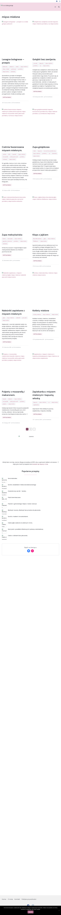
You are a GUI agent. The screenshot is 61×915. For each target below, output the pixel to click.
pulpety (4, 404)
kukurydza (10, 238)
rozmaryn (5, 159)
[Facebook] (57, 1)
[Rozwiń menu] (55, 7)
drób (9, 154)
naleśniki (18, 317)
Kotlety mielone (40, 310)
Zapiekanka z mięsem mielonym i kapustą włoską (43, 395)
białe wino (5, 66)
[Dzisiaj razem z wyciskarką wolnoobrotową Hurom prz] (45, 822)
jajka (44, 238)
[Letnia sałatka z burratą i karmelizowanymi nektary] (15, 723)
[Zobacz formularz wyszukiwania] (59, 7)
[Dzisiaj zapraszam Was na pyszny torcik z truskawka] (15, 849)
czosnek (35, 63)
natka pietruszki (14, 157)
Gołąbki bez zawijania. (44, 59)
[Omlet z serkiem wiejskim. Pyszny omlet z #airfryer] (45, 576)
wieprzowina (6, 71)
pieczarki (24, 317)
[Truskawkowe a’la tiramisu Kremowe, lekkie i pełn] (15, 656)
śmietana (54, 153)
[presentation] (15, 38)
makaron (11, 66)
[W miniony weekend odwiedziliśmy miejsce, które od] (45, 667)
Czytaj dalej (7, 97)
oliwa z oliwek (6, 69)
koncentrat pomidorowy (50, 151)
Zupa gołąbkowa (41, 147)
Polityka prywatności (29, 899)
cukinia (4, 154)
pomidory (20, 69)
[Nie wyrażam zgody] (59, 910)
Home (4, 899)
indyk (34, 151)
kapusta (41, 63)
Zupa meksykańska (12, 234)
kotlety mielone (37, 314)
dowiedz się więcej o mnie (40, 464)
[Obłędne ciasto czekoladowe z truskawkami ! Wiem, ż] (45, 755)
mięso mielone (24, 66)
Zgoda (30, 912)
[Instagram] (59, 1)
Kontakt (17, 899)
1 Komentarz (17, 260)
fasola (4, 238)
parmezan (13, 69)
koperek (14, 154)
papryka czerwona (7, 241)
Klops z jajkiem (40, 234)
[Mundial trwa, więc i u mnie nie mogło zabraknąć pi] (15, 596)
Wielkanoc (35, 241)
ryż (40, 65)
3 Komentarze (17, 347)
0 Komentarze (16, 102)
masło (17, 66)
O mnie (10, 899)
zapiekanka (36, 405)
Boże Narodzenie (37, 238)
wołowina (13, 71)
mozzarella (5, 157)
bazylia (4, 399)
